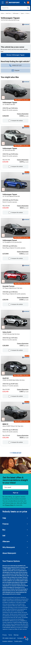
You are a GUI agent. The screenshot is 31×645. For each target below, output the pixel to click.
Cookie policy (18, 641)
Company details (22, 638)
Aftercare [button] (6, 541)
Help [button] (4, 518)
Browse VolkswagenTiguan (15, 55)
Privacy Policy (9, 505)
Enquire (17, 70)
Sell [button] (3, 535)
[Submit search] (28, 8)
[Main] (13, 2)
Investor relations (7, 641)
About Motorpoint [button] (9, 553)
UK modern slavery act (9, 638)
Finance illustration (22, 113)
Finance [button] (5, 524)
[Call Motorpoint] (25, 2)
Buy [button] (3, 530)
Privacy (4, 635)
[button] (3, 2)
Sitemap (16, 635)
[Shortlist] (28, 2)
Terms (10, 635)
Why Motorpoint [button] (8, 547)
